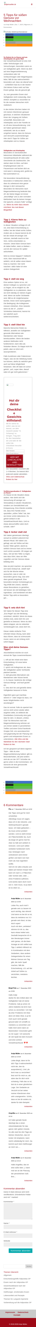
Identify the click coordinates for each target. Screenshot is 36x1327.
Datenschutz (23, 1312)
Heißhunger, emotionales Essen (16, 1292)
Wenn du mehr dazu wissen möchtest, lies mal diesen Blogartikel (16, 207)
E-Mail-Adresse (10, 1232)
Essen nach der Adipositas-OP (16, 1282)
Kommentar (9, 1202)
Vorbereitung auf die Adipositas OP (18, 1303)
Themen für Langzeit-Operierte (16, 1299)
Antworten (28, 892)
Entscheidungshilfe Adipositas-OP (17, 1279)
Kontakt (17, 1315)
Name (7, 1223)
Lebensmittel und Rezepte (14, 1295)
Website (7, 1241)
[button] (9, 35)
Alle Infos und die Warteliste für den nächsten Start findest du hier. (17, 741)
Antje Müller (10, 24)
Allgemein (27, 24)
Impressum (10, 1312)
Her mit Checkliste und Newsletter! (14, 461)
